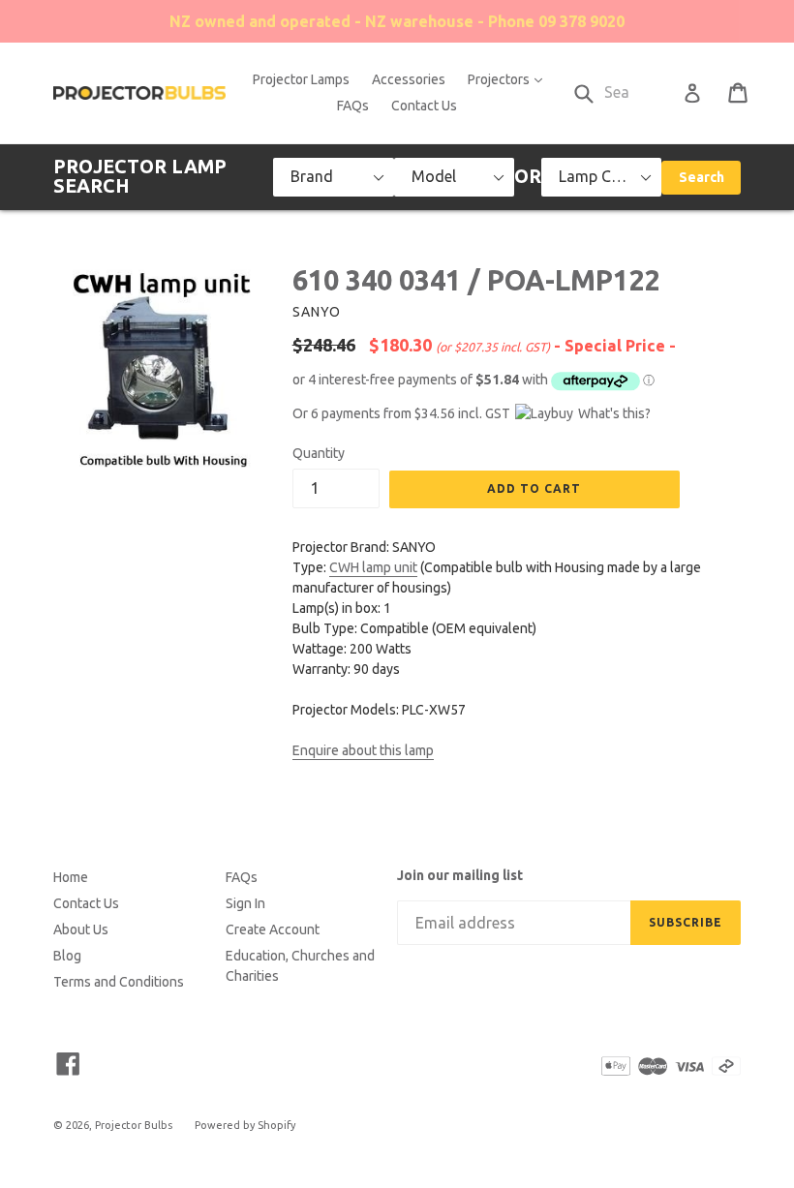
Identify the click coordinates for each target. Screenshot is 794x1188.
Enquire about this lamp (363, 750)
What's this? (614, 413)
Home (70, 877)
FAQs (353, 105)
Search (701, 177)
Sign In (245, 903)
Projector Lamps (301, 79)
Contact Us (424, 105)
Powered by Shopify (245, 1125)
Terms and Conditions (118, 982)
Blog (67, 955)
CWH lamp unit (373, 567)
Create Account (273, 929)
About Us (80, 929)
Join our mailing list (460, 875)
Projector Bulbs (133, 1125)
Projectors (510, 79)
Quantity (318, 453)
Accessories (408, 79)
